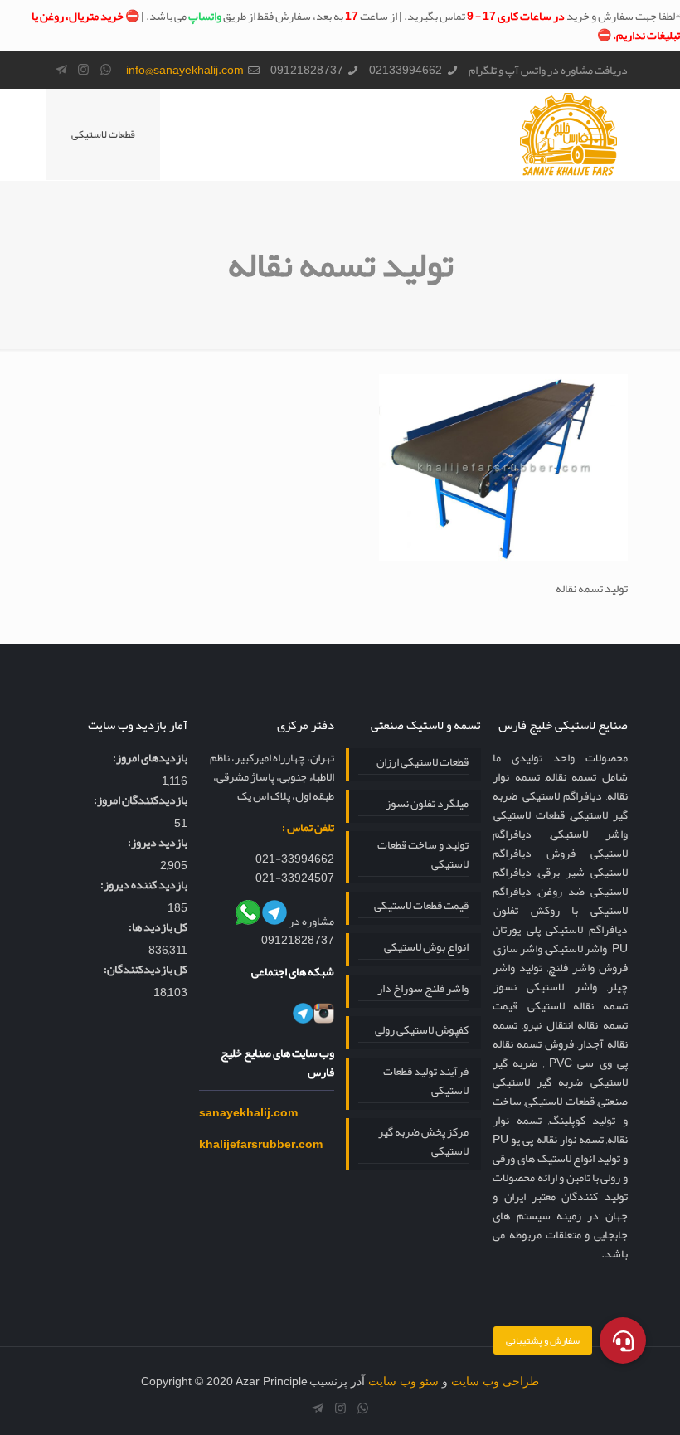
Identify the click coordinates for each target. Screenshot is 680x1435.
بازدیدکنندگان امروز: (140, 800)
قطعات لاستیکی (103, 134)
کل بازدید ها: (158, 926)
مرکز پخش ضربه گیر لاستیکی (423, 1142)
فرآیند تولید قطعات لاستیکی (426, 1082)
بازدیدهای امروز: (150, 757)
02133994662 (405, 69)
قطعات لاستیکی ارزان (422, 762)
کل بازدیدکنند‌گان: (145, 969)
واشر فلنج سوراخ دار (423, 989)
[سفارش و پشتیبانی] (623, 1340)
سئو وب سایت (403, 1381)
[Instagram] (83, 69)
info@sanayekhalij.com (185, 69)
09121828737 (306, 69)
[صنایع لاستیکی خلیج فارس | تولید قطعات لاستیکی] (568, 134)
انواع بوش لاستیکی (426, 947)
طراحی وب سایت (495, 1381)
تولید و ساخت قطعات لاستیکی (423, 855)
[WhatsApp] (105, 69)
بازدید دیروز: (157, 842)
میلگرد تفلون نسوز (427, 804)
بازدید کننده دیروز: (143, 884)
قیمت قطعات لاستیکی (421, 906)
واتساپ (204, 15)
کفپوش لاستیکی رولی (422, 1030)
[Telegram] (61, 69)
